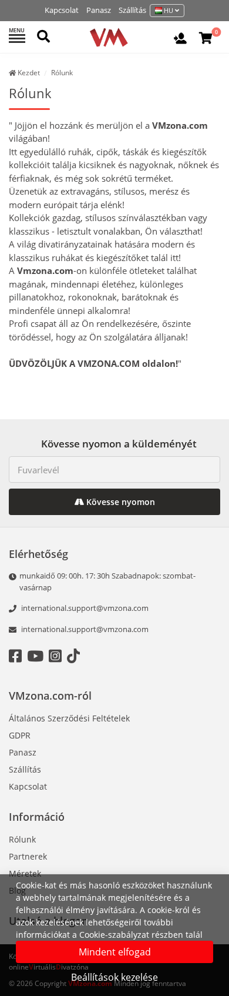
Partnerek (28, 856)
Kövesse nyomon (119, 501)
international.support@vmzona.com (85, 608)
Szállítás (132, 10)
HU (168, 10)
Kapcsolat (62, 10)
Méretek (25, 873)
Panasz (98, 10)
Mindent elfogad (115, 951)
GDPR (20, 735)
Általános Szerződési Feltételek (69, 718)
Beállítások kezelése (114, 977)
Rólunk (22, 839)
